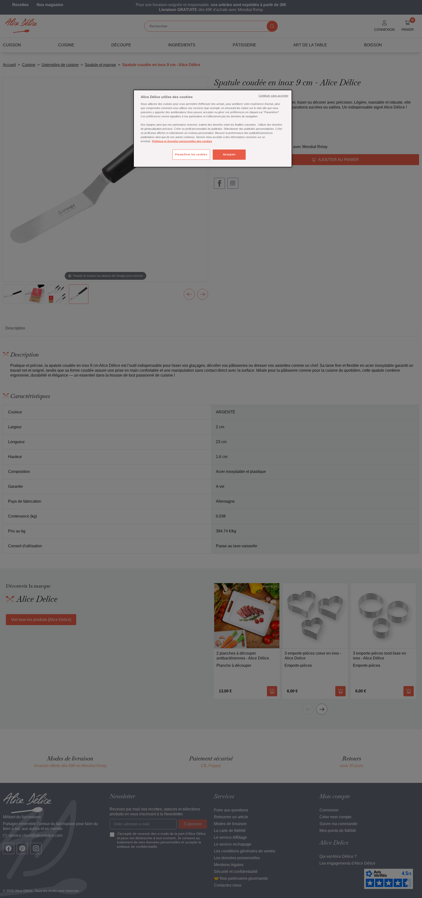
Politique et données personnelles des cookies (182, 141)
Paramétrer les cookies (191, 154)
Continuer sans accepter (273, 95)
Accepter (229, 154)
